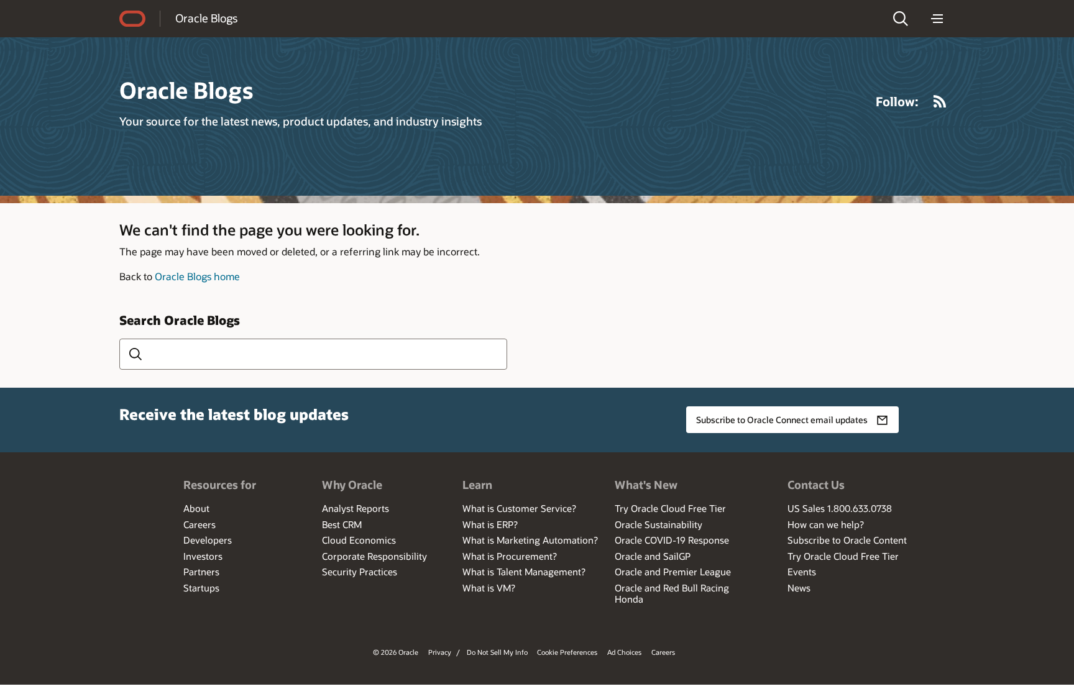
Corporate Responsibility (374, 556)
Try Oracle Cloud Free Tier (670, 508)
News (798, 588)
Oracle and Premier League (673, 571)
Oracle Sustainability (658, 524)
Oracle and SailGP (653, 556)
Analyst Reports (355, 508)
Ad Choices (624, 652)
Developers (207, 540)
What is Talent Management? (523, 571)
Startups (201, 588)
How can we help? (825, 524)
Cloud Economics (359, 540)
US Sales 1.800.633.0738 (839, 508)
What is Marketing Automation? (530, 540)
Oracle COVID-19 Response (672, 540)
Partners (201, 571)
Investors (203, 556)
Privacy (439, 652)
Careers (199, 524)
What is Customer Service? (519, 508)
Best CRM (342, 524)
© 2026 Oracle (395, 652)
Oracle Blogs (206, 18)
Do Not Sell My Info (497, 652)
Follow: (897, 101)
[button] (901, 19)
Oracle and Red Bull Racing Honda (672, 593)
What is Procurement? (509, 556)
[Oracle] (132, 19)
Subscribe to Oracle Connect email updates (782, 420)
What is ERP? (490, 524)
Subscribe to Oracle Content (847, 540)
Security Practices (359, 571)
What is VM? (488, 588)
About (196, 508)
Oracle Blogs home (197, 276)
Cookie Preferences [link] (567, 652)
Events (801, 571)
